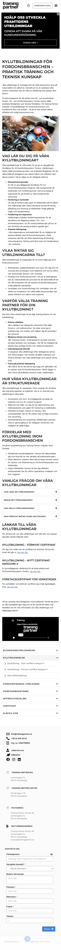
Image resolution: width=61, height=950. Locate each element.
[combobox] (29, 858)
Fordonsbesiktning (16, 691)
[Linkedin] (19, 759)
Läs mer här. (22, 552)
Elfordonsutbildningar (19, 650)
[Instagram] (13, 759)
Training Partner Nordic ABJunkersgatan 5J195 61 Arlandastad (22, 816)
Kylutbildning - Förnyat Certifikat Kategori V (27, 669)
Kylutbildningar (14, 657)
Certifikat (9, 706)
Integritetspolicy (11, 941)
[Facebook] (8, 759)
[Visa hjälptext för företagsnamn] (51, 854)
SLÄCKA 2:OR (10, 713)
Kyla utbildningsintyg (17, 675)
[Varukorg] (28, 5)
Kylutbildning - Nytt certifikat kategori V (25, 663)
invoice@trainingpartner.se (22, 840)
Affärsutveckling (15, 698)
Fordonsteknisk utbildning (21, 684)
